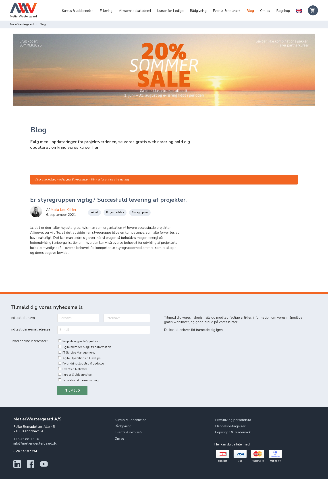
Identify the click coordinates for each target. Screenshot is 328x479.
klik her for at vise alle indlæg (110, 180)
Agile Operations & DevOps (81, 358)
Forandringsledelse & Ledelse (83, 363)
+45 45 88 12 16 (26, 439)
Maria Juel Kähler (63, 210)
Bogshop (283, 10)
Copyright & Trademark (233, 432)
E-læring (106, 10)
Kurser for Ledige (170, 10)
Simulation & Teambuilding (80, 380)
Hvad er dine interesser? (29, 341)
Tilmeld (72, 390)
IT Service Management (78, 352)
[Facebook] (30, 466)
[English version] (299, 11)
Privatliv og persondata (233, 420)
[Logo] (23, 11)
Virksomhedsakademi (135, 10)
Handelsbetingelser (230, 426)
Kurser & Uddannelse (77, 375)
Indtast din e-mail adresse (30, 329)
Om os (265, 10)
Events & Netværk (74, 369)
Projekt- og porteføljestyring (81, 341)
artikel (94, 212)
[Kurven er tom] (313, 10)
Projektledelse (115, 212)
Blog (250, 10)
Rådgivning (198, 10)
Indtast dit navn (22, 318)
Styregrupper (140, 212)
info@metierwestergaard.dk (34, 443)
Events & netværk (226, 10)
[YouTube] (44, 466)
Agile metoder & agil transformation (86, 347)
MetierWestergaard (22, 24)
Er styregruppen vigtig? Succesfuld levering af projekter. (108, 200)
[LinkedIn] (17, 466)
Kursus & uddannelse (77, 10)
